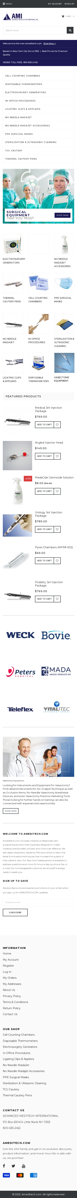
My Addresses (12, 984)
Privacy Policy (12, 996)
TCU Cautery (13, 150)
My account (55, 4)
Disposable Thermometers (23, 84)
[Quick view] (20, 422)
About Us (9, 990)
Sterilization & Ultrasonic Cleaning (31, 142)
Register (8, 965)
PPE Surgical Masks (16, 1077)
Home (7, 953)
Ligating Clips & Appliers (22, 109)
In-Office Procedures (20, 100)
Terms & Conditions (15, 1002)
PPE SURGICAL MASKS (19, 134)
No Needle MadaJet (18, 117)
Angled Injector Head (49, 442)
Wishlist (69, 4)
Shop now (62, 215)
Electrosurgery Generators (25, 92)
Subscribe (15, 912)
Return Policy (12, 1008)
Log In (7, 972)
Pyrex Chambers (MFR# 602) (54, 547)
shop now (11, 811)
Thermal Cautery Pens (21, 158)
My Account (11, 959)
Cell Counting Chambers (22, 75)
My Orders (9, 977)
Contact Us (10, 1014)
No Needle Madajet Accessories (27, 125)
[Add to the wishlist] (57, 424)
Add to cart (44, 424)
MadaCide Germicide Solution (54, 477)
